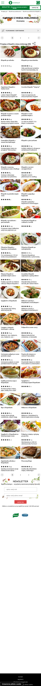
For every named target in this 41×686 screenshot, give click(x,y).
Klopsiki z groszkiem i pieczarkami (8, 221)
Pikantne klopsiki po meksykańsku (28, 248)
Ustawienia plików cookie (11, 684)
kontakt (20, 677)
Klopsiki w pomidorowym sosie (9, 194)
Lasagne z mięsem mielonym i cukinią (7, 328)
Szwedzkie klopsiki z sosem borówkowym (8, 141)
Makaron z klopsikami (29, 408)
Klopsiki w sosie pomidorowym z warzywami (27, 114)
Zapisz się (20, 502)
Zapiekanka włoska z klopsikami (8, 462)
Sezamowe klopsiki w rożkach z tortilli (28, 221)
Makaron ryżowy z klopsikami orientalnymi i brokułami (30, 301)
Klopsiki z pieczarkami (29, 140)
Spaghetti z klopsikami (9, 301)
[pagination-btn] (39, 37)
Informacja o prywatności (20, 682)
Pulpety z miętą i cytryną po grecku (30, 435)
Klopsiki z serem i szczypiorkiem (27, 168)
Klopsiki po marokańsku (29, 60)
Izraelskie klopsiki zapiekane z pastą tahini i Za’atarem (30, 275)
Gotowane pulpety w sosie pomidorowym (10, 355)
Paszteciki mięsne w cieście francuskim (28, 355)
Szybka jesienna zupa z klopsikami (9, 381)
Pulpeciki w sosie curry (29, 327)
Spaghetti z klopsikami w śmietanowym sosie (9, 435)
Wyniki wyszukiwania (15, 11)
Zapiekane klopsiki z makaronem (8, 88)
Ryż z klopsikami (6, 408)
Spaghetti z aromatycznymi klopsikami (30, 381)
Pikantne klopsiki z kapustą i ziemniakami (8, 248)
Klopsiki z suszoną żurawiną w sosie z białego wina (10, 168)
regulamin (21, 679)
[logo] (14, 2)
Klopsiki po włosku (7, 60)
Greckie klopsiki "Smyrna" (30, 87)
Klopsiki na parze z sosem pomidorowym (10, 114)
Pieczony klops (26, 461)
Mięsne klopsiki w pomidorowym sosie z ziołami (8, 275)
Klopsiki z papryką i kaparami (28, 194)
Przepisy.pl (4, 11)
